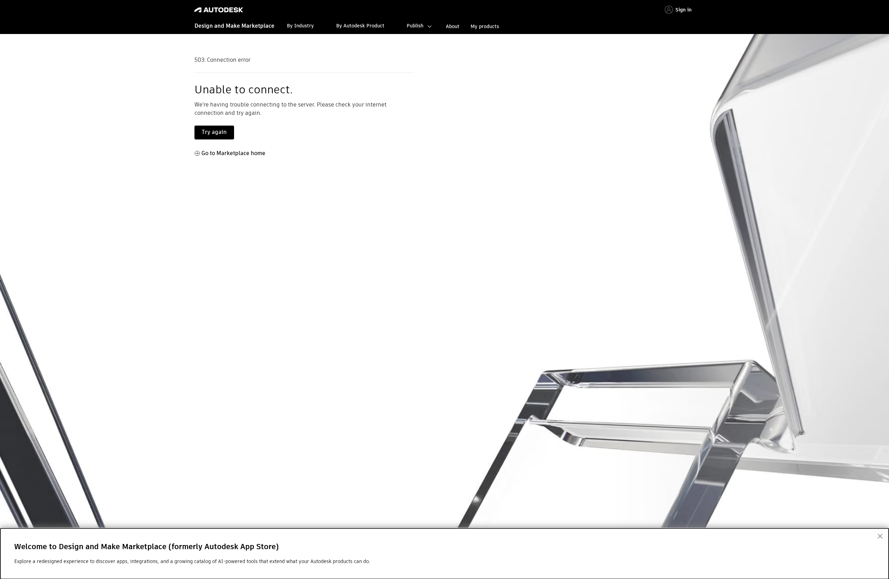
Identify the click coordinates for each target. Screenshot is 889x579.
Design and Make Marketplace (234, 26)
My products (485, 26)
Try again (214, 132)
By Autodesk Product (360, 25)
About (452, 26)
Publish (415, 25)
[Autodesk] (218, 10)
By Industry (300, 25)
